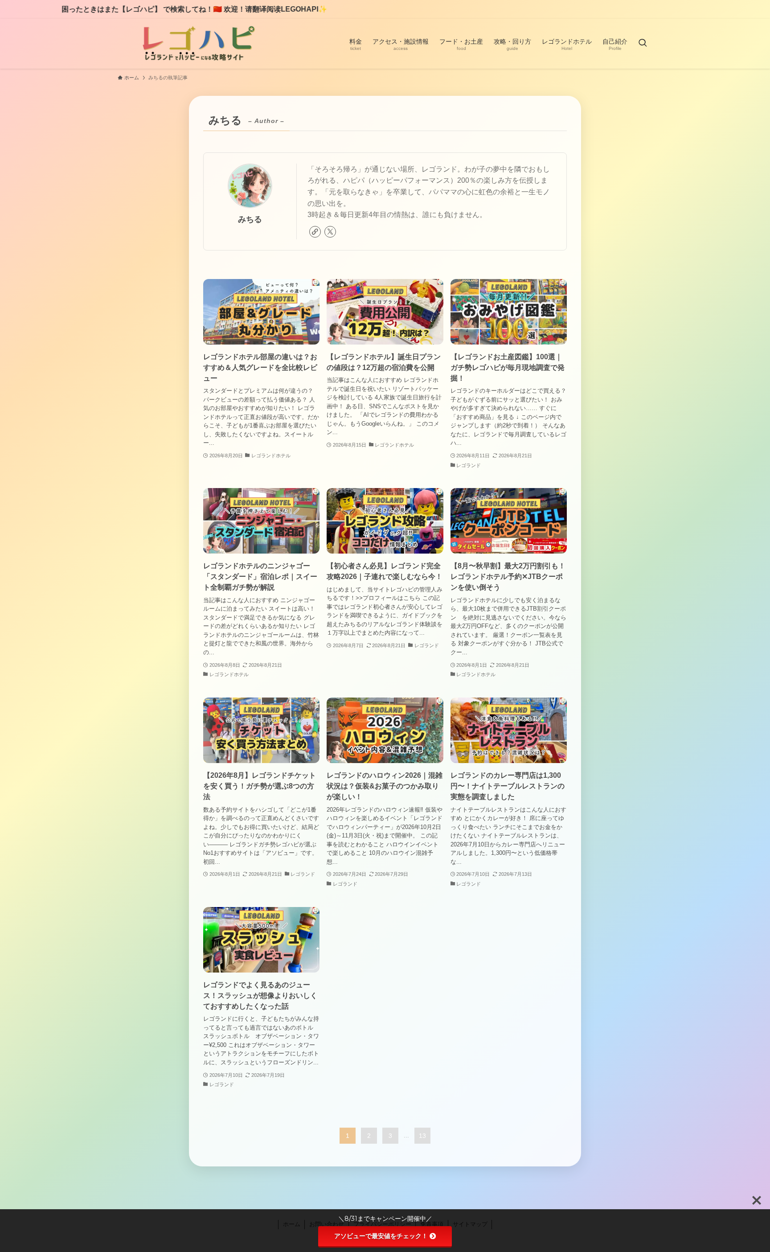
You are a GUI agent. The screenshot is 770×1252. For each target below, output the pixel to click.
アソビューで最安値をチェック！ (381, 1236)
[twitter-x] (330, 232)
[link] (315, 232)
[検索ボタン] (642, 44)
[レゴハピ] (197, 44)
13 (422, 1135)
